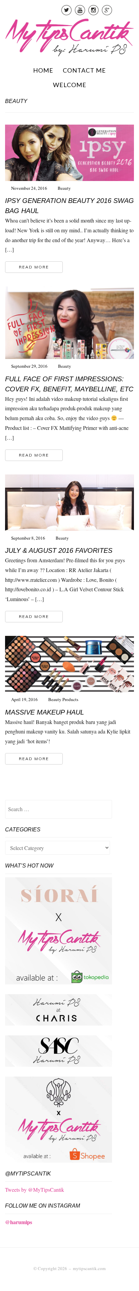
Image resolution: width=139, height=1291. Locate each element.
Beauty (64, 188)
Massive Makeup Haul (44, 712)
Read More (34, 266)
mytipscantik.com (89, 1268)
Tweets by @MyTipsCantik (34, 1189)
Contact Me (84, 70)
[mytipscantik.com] (69, 36)
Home (43, 70)
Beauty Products (63, 699)
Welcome (69, 84)
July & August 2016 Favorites (58, 550)
